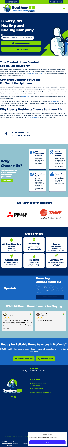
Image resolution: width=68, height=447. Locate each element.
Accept (47, 442)
